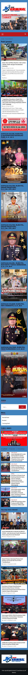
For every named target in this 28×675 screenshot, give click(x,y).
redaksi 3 (5, 564)
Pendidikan (16, 95)
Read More (4, 77)
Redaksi (4, 420)
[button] (2, 34)
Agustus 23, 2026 (12, 564)
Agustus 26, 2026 (11, 536)
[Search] (25, 34)
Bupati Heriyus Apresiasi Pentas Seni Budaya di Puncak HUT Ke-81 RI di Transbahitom (12, 560)
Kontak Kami (5, 417)
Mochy (4, 536)
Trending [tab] (20, 449)
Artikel (4, 58)
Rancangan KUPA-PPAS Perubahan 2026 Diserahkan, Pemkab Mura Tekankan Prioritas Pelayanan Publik (18, 493)
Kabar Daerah (10, 58)
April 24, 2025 (11, 68)
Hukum (12, 473)
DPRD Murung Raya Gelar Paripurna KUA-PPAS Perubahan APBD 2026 (18, 503)
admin (4, 68)
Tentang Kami (6, 423)
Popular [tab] (12, 449)
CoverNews (19, 670)
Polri (15, 58)
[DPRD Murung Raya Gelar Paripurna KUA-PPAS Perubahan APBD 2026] (5, 502)
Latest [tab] (4, 449)
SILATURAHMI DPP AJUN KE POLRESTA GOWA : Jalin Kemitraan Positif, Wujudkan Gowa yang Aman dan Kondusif (18, 457)
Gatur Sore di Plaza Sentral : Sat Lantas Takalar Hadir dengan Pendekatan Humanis (14, 64)
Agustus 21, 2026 (12, 620)
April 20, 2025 (11, 106)
